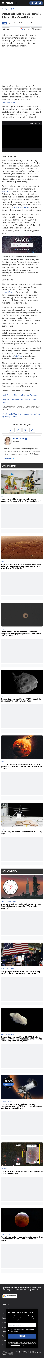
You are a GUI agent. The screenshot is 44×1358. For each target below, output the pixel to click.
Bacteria (6, 191)
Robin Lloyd (14, 23)
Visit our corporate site (30, 1290)
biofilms (18, 356)
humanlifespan (8, 292)
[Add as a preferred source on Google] (9, 1296)
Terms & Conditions (15, 1345)
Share (7, 29)
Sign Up (22, 1336)
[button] (40, 3)
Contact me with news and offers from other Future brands (22, 1330)
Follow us (26, 29)
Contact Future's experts (10, 1309)
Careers (5, 1340)
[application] (22, 136)
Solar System (6, 9)
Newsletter (37, 29)
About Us (5, 1304)
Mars (14, 9)
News (5, 23)
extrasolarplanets (22, 207)
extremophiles (8, 102)
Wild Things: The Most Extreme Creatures (20, 395)
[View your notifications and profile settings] (36, 3)
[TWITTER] (26, 439)
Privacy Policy (24, 1343)
